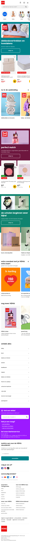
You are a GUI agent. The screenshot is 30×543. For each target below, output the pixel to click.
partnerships (4, 513)
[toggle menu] (27, 3)
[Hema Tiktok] (8, 468)
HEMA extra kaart (20, 489)
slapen (2, 494)
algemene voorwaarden (18, 519)
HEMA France (19, 505)
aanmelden (15, 458)
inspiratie (18, 497)
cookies (3, 521)
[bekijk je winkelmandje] (24, 2)
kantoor (3, 498)
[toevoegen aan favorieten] (14, 57)
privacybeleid (17, 518)
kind (2, 490)
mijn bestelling (6, 424)
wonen (2, 496)
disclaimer (24, 518)
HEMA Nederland (20, 503)
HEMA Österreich (20, 509)
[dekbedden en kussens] (10, 105)
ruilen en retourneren (7, 428)
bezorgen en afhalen (7, 426)
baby (2, 488)
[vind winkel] (27, 417)
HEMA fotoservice (20, 495)
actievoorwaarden (20, 493)
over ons (3, 503)
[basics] (10, 241)
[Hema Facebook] (2, 468)
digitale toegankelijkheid (7, 518)
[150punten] (10, 283)
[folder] (10, 321)
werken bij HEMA (5, 505)
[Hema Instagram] (5, 468)
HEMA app (18, 487)
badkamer (3, 492)
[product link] (8, 64)
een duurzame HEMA (6, 507)
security (3, 519)
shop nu (15, 41)
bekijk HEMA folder (20, 491)
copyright (8, 519)
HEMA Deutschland (20, 507)
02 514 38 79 (4, 434)
